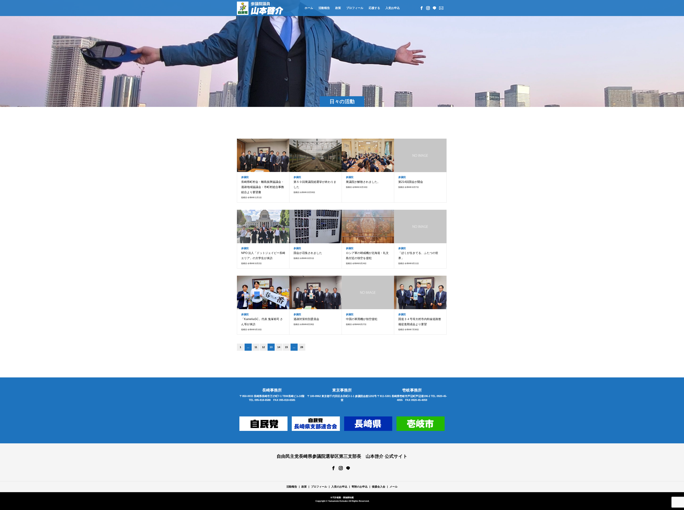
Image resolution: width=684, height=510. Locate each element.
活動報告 (291, 486)
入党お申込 (392, 7)
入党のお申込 (339, 486)
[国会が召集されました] (315, 226)
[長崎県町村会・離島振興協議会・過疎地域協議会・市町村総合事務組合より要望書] (263, 155)
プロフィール (354, 7)
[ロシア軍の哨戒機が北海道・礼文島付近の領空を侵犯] (368, 226)
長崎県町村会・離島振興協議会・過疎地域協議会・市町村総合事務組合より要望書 (262, 187)
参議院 (245, 177)
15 (286, 347)
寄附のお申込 (360, 486)
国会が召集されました (308, 252)
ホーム (309, 7)
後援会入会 (378, 486)
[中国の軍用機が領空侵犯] (368, 292)
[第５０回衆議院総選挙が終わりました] (315, 155)
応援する (374, 7)
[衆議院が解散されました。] (368, 155)
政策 (338, 7)
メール (394, 486)
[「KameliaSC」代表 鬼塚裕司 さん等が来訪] (263, 292)
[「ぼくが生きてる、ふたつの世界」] (420, 226)
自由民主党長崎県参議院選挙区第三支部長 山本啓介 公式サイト (342, 456)
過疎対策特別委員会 (306, 319)
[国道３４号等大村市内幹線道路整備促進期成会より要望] (420, 292)
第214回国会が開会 (410, 181)
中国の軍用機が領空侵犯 (361, 319)
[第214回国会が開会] (420, 155)
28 (301, 347)
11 (256, 347)
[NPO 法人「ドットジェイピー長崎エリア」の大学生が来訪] (263, 226)
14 (278, 347)
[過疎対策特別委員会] (315, 292)
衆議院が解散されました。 (363, 181)
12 (263, 347)
